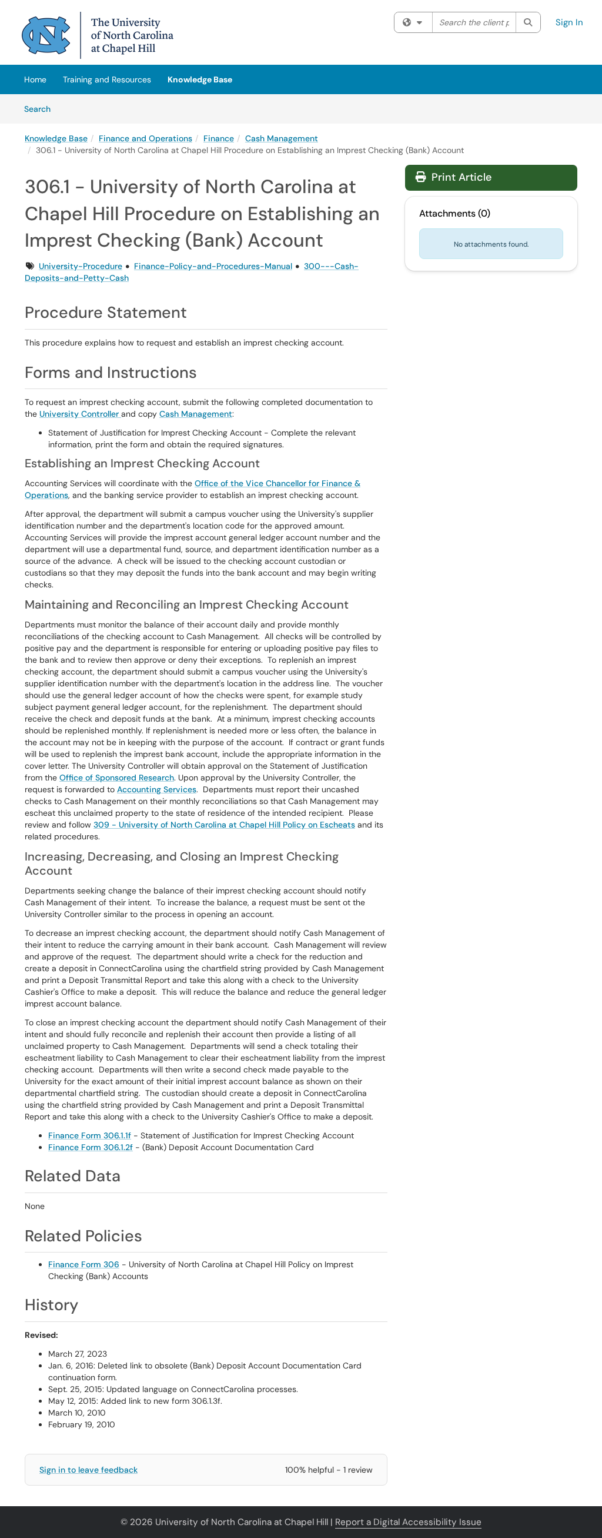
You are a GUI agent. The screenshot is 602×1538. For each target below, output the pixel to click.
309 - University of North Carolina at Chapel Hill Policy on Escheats (224, 824)
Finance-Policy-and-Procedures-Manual (213, 266)
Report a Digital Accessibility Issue (408, 1522)
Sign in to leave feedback (88, 1469)
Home (35, 79)
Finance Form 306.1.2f (90, 1147)
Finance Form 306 (83, 1264)
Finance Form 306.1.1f (89, 1135)
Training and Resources (107, 79)
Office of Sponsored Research (116, 777)
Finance (218, 138)
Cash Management (281, 138)
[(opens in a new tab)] (97, 35)
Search (41, 108)
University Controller (80, 413)
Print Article (460, 177)
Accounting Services (156, 789)
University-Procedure (80, 266)
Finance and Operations (145, 138)
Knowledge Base (200, 79)
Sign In (569, 22)
